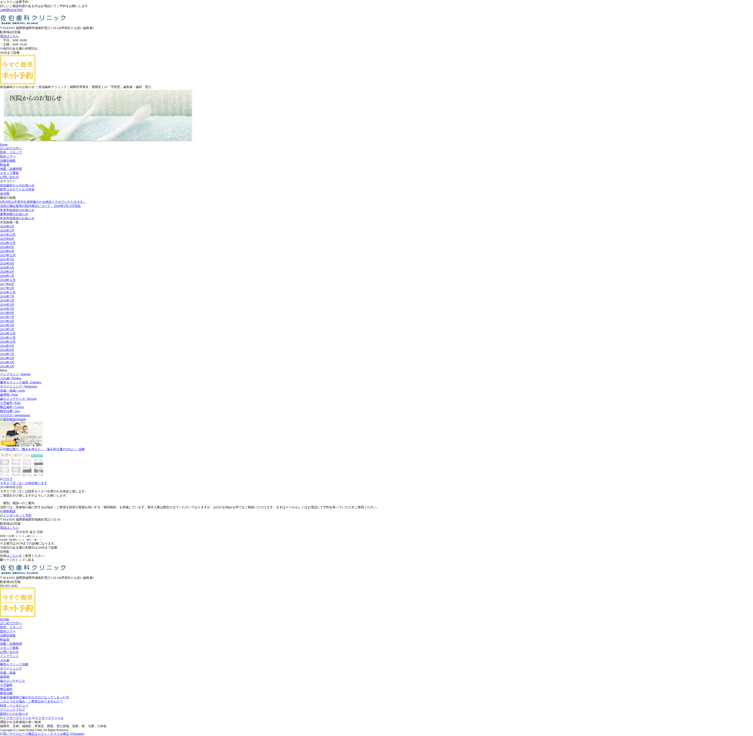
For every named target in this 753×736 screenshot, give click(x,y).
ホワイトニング (11, 668)
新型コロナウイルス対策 (17, 189)
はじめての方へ (11, 623)
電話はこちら (9, 36)
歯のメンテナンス (12, 680)
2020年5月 (7, 267)
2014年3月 (7, 366)
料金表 (4, 639)
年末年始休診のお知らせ (17, 210)
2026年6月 (7, 226)
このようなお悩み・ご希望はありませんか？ (31, 701)
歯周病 (4, 676)
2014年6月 (7, 358)
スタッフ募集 (9, 648)
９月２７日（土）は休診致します (23, 483)
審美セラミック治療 (14, 664)
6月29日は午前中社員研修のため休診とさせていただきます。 (43, 201)
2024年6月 (7, 251)
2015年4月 (7, 321)
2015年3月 (7, 325)
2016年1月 (7, 308)
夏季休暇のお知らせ (14, 214)
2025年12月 (8, 234)
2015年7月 (7, 317)
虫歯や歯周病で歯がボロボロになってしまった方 (34, 697)
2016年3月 (7, 304)
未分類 (4, 193)
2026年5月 (7, 230)
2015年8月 (7, 313)
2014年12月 (8, 333)
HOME (4, 619)
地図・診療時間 (11, 643)
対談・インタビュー (14, 705)
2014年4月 (7, 362)
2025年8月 (7, 238)
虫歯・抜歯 (8, 672)
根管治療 (6, 693)
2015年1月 (7, 329)
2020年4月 (7, 271)
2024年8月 (7, 247)
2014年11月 (8, 337)
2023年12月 (8, 255)
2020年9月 (7, 263)
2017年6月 (7, 284)
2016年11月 (8, 292)
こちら (14, 555)
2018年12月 (8, 280)
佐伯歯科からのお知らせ (17, 185)
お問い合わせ (9, 652)
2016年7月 (7, 296)
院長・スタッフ (11, 627)
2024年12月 (8, 243)
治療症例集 (8, 635)
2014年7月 (7, 354)
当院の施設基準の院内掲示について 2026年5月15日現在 (40, 206)
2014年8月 (7, 350)
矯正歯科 (6, 689)
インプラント (9, 656)
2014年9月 (7, 346)
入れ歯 (4, 660)
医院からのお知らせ (14, 713)
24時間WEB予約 (11, 10)
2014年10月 (8, 341)
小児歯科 (6, 685)
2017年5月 (7, 288)
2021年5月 (7, 259)
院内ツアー (8, 631)
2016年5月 (7, 300)
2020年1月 (7, 276)
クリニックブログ (12, 709)
